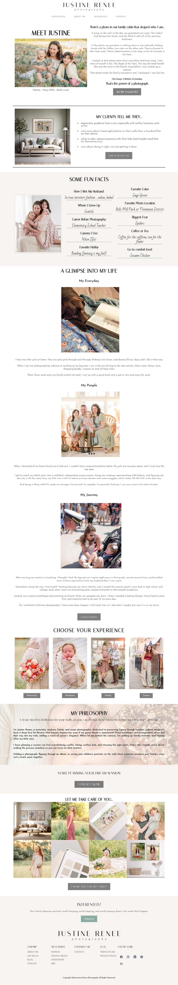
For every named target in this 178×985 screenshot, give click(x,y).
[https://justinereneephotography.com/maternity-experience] (32, 663)
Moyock (55, 952)
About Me (32, 952)
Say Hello (32, 956)
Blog (30, 960)
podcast (32, 964)
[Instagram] (128, 956)
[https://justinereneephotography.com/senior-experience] (146, 663)
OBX (53, 964)
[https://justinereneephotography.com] (89, 6)
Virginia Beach (59, 956)
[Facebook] (121, 956)
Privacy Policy (108, 956)
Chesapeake (57, 960)
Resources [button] (100, 16)
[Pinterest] (141, 956)
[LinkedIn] (134, 956)
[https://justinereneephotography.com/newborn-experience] (70, 663)
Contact (79, 952)
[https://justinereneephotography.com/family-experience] (108, 663)
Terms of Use (107, 952)
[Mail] (121, 963)
